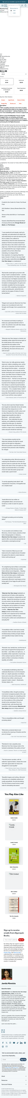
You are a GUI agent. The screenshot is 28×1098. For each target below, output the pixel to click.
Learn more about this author (8, 1023)
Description (3, 105)
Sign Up (21, 939)
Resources (4, 1080)
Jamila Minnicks (6, 56)
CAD (14, 13)
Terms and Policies (6, 1084)
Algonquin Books (4, 66)
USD (14, 10)
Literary (7, 167)
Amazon (3, 100)
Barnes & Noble (21, 100)
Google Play (4, 103)
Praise (1, 198)
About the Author (4, 169)
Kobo (20, 103)
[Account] (22, 5)
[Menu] (2, 5)
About (3, 1076)
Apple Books (11, 100)
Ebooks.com (13, 103)
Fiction (2, 167)
